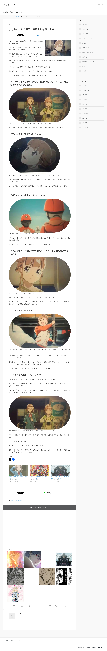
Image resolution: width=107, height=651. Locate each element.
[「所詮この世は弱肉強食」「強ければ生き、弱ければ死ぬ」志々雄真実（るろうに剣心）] (64, 576)
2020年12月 (85, 90)
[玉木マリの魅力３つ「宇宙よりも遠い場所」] (18, 470)
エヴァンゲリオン (87, 38)
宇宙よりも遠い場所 (16, 500)
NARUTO (84, 24)
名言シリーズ (85, 43)
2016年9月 (85, 104)
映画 (83, 66)
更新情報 (5, 12)
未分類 (84, 71)
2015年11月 (85, 122)
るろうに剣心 (85, 29)
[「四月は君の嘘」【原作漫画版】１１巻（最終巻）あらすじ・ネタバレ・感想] (15, 593)
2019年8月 (85, 95)
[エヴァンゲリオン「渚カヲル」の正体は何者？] (32, 559)
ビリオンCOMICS (11, 4)
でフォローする (23, 606)
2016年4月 (85, 113)
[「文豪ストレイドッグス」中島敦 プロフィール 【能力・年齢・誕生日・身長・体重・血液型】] (47, 576)
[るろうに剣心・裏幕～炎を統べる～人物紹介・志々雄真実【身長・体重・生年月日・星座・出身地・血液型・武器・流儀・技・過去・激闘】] (15, 576)
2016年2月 (85, 118)
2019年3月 (85, 99)
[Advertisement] (39, 529)
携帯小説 (84, 57)
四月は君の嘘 (85, 48)
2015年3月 (85, 127)
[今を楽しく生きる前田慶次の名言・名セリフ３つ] (39, 470)
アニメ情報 (85, 34)
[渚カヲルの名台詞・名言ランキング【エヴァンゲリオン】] (60, 470)
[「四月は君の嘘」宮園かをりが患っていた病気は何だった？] (15, 559)
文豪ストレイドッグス (16, 12)
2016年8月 (85, 108)
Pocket (38, 35)
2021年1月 (85, 85)
